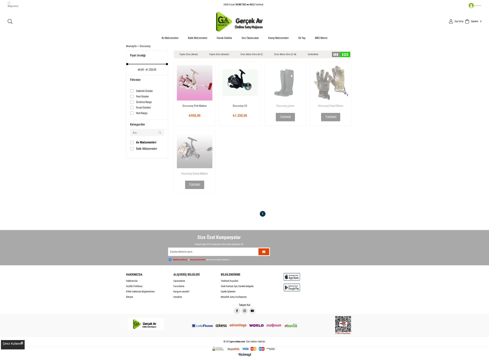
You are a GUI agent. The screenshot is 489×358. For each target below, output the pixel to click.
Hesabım (177, 296)
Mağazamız (13, 6)
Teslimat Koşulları (229, 280)
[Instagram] (244, 310)
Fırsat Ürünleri (143, 107)
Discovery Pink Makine (195, 105)
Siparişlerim (179, 280)
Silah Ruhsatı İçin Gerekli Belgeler (237, 286)
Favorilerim (178, 286)
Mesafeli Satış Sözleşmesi (234, 296)
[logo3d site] (146, 324)
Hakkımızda (132, 280)
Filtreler (135, 80)
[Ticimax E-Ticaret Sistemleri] (244, 355)
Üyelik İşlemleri (228, 291)
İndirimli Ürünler (144, 91)
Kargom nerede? (181, 291)
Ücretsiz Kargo (144, 102)
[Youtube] (252, 310)
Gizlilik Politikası (134, 286)
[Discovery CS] (240, 83)
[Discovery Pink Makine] (194, 83)
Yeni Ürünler (142, 96)
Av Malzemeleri (146, 142)
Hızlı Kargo (141, 113)
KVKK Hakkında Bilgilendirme (140, 291)
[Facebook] (237, 310)
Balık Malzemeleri (146, 148)
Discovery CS (240, 105)
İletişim (129, 296)
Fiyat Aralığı (138, 55)
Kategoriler (137, 124)
